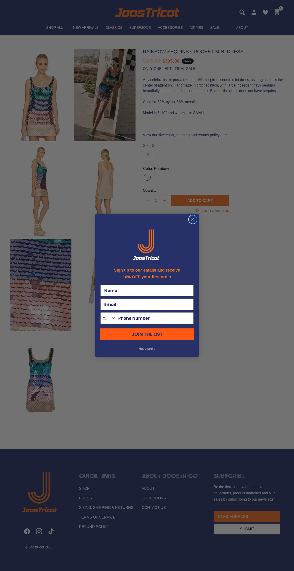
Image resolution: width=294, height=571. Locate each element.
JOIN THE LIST (147, 334)
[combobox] (108, 318)
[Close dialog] (193, 219)
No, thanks (147, 348)
